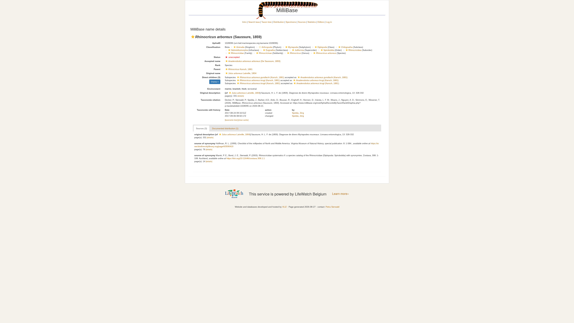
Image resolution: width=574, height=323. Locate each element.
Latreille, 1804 (242, 73)
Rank (217, 65)
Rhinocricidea (354, 50)
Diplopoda (322, 47)
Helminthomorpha (239, 50)
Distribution (278, 22)
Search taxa (254, 22)
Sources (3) (201, 128)
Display (214, 82)
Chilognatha (346, 47)
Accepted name (212, 61)
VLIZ (284, 207)
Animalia (240, 47)
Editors (321, 22)
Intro (244, 22)
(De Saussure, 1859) (254, 61)
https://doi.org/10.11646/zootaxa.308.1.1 (245, 158)
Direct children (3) (211, 77)
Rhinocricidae (237, 53)
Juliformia (299, 50)
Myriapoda (293, 47)
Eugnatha (270, 50)
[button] (192, 37)
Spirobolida (328, 50)
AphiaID (216, 43)
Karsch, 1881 (240, 69)
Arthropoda (267, 47)
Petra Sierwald (332, 207)
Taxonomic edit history (208, 110)
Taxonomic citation (210, 100)
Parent (217, 69)
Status (217, 57)
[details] (241, 96)
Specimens (291, 22)
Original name (213, 73)
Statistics (311, 22)
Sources (302, 22)
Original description (210, 93)
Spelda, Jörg (298, 113)
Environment (213, 89)
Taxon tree (266, 22)
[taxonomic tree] (231, 120)
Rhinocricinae (265, 53)
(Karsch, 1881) (262, 77)
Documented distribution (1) (225, 128)
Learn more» (340, 194)
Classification (213, 47)
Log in (329, 22)
